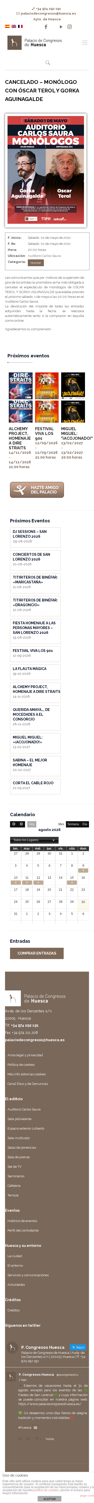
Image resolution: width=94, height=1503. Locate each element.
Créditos (14, 1310)
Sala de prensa (19, 1157)
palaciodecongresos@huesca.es (48, 13)
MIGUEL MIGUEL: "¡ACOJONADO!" (77, 433)
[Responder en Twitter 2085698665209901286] (21, 1439)
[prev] (14, 824)
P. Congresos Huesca (36, 1374)
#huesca (24, 1427)
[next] (21, 824)
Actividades (16, 1285)
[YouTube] (61, 27)
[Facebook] (45, 27)
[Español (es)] (7, 26)
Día (84, 824)
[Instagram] (69, 27)
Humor (36, 263)
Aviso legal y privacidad (25, 1055)
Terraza (13, 1195)
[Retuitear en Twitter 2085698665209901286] (29, 1439)
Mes (61, 824)
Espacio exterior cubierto (26, 1128)
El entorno (15, 1265)
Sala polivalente (19, 1119)
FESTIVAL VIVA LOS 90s (44, 433)
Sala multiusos (19, 1138)
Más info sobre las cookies (27, 1074)
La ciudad (15, 1256)
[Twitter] (53, 27)
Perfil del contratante (23, 1230)
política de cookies (46, 1490)
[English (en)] (14, 26)
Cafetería (14, 1186)
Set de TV (15, 1166)
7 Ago (22, 1379)
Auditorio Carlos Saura (44, 256)
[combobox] (34, 840)
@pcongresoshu (67, 1374)
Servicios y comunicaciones (28, 1275)
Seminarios (16, 1176)
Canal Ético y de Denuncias (28, 1084)
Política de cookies (21, 1065)
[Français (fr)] (20, 26)
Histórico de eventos (22, 1221)
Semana (73, 824)
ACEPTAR (49, 1498)
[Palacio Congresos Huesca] (42, 42)
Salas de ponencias (22, 1147)
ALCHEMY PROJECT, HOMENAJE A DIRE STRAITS (20, 438)
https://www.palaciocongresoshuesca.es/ (49, 1404)
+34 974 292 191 (48, 9)
